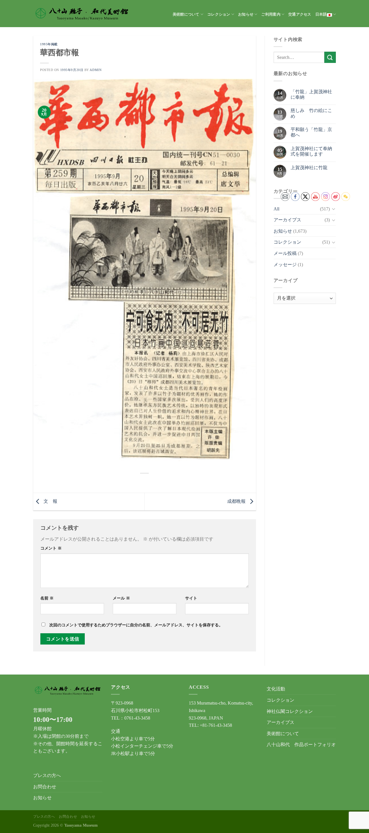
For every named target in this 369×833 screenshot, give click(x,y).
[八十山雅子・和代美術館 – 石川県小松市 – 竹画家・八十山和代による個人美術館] (82, 13)
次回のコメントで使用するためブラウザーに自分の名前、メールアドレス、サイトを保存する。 (136, 625)
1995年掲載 (49, 44)
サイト (191, 598)
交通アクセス (299, 14)
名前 (47, 598)
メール (121, 598)
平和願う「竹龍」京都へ (311, 132)
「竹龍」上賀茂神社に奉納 (311, 94)
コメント (51, 548)
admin (95, 70)
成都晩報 (237, 501)
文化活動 (276, 688)
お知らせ (245, 14)
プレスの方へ (47, 775)
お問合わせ (44, 786)
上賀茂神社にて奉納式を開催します (311, 151)
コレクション (218, 14)
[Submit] (330, 57)
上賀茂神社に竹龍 (309, 167)
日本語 (321, 14)
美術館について (186, 14)
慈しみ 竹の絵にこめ (311, 113)
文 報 (49, 501)
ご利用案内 (270, 14)
